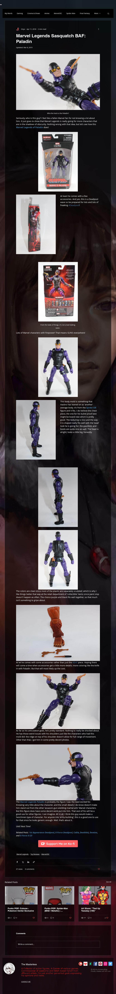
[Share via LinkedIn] (28, 862)
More (96, 13)
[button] (108, 13)
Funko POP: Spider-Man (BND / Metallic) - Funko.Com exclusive (56, 909)
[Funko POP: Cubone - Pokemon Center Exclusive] (21, 895)
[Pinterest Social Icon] (100, 964)
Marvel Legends (23, 854)
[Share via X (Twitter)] (23, 862)
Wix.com (108, 971)
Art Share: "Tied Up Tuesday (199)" (90, 909)
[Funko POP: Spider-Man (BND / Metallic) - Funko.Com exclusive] (58, 895)
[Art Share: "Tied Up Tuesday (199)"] (95, 895)
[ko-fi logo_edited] (85, 964)
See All (108, 882)
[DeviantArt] (90, 964)
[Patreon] (80, 964)
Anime (47, 13)
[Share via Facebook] (17, 862)
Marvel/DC (58, 13)
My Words (8, 13)
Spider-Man (70, 13)
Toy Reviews (35, 854)
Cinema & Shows (33, 13)
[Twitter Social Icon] (110, 964)
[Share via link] (34, 862)
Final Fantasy (85, 13)
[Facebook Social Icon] (95, 964)
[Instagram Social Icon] (105, 964)
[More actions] (98, 29)
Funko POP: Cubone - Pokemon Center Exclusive (21, 909)
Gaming (20, 13)
